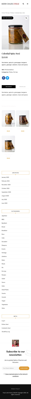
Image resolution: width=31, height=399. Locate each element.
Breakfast (4, 230)
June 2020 (4, 203)
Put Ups (8, 13)
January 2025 (5, 177)
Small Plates (5, 290)
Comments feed (6, 328)
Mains (3, 260)
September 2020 (6, 192)
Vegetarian (5, 304)
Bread (3, 227)
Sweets (4, 297)
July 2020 (4, 199)
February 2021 (6, 181)
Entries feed (5, 324)
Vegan (3, 301)
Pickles (12, 13)
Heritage (4, 253)
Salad (3, 278)
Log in (3, 321)
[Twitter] (7, 78)
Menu (27, 4)
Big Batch (4, 223)
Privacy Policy (15, 389)
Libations (4, 256)
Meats (3, 264)
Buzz (3, 234)
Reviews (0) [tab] (22, 86)
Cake (3, 238)
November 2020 (6, 185)
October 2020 (5, 188)
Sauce (3, 282)
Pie (2, 267)
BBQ (3, 219)
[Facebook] (3, 78)
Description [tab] (9, 86)
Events (3, 249)
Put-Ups (4, 271)
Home (3, 13)
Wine (3, 308)
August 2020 (5, 196)
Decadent (4, 241)
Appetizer (4, 216)
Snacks (4, 293)
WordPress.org (6, 332)
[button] (26, 18)
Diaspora (4, 245)
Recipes (4, 275)
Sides (3, 286)
